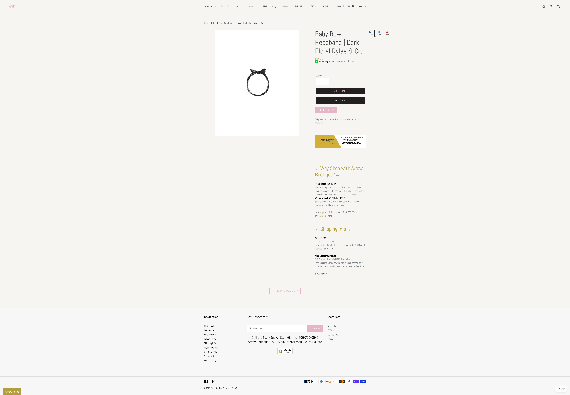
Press (330, 339)
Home (206, 23)
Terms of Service (211, 356)
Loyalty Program (211, 347)
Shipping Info (210, 343)
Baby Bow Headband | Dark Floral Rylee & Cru (244, 23)
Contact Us (322, 215)
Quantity (319, 75)
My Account (209, 326)
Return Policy (210, 339)
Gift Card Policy (211, 351)
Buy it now (340, 100)
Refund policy (210, 360)
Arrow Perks (12, 391)
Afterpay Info (210, 334)
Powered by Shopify (230, 388)
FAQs (330, 330)
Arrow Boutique (216, 388)
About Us (332, 326)
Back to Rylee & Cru (287, 290)
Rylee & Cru (216, 23)
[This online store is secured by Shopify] (285, 353)
